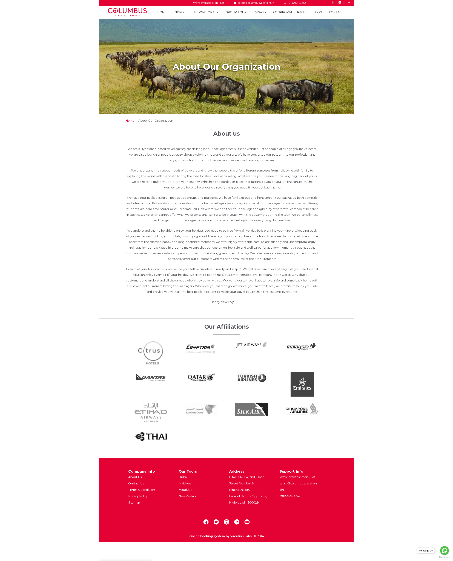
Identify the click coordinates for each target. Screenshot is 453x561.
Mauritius (185, 490)
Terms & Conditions (141, 490)
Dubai (183, 477)
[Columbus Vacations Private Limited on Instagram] (226, 522)
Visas (259, 12)
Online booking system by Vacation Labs (221, 536)
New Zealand (188, 496)
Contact (336, 12)
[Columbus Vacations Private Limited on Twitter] (216, 522)
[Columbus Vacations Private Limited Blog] (236, 522)
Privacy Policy (138, 496)
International (204, 12)
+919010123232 (296, 2)
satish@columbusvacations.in (256, 2)
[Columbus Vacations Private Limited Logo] (126, 12)
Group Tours (237, 12)
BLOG (318, 12)
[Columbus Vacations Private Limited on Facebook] (206, 522)
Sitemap (134, 502)
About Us (135, 477)
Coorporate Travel (289, 12)
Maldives (185, 483)
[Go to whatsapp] (444, 550)
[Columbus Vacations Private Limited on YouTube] (247, 522)
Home (162, 12)
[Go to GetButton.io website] (444, 557)
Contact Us (136, 483)
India (178, 12)
